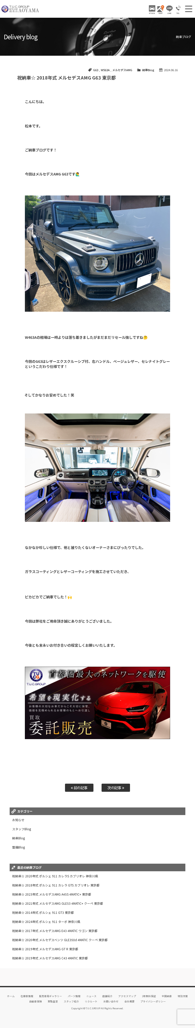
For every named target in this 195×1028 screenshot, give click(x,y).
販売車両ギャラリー (50, 996)
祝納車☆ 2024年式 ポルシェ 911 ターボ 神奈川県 (46, 921)
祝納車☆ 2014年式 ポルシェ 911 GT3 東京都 (43, 912)
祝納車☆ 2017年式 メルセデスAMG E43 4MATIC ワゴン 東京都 (55, 930)
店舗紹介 (107, 996)
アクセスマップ (127, 996)
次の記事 (114, 787)
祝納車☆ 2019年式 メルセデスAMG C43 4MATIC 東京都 (50, 958)
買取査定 (53, 1001)
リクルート (91, 1001)
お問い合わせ (111, 1001)
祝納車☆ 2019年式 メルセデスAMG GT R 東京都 (45, 949)
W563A (105, 70)
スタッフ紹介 (71, 1001)
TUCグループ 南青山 (20, 9)
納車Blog (148, 70)
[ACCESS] (161, 9)
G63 (95, 70)
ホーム (11, 996)
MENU (188, 9)
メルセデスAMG (122, 70)
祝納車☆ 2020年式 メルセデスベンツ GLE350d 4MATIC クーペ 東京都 (59, 940)
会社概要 (129, 1001)
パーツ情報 (74, 996)
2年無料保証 (149, 996)
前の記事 (80, 787)
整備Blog (18, 847)
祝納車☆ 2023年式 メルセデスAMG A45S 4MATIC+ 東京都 (51, 894)
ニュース (91, 996)
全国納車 (167, 996)
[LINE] (169, 9)
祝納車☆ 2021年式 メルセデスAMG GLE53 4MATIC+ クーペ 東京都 (57, 903)
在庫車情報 (27, 996)
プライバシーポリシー (153, 1001)
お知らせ (18, 820)
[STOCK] (152, 9)
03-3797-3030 (178, 9)
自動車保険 (35, 1001)
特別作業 (183, 996)
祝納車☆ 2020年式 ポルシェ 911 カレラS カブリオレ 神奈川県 (55, 876)
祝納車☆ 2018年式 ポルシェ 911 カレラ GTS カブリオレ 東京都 (56, 885)
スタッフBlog (21, 829)
